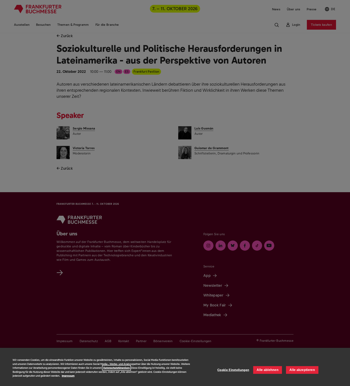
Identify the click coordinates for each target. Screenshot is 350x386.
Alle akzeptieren (302, 370)
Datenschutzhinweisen (116, 367)
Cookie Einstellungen (233, 370)
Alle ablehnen (268, 370)
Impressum (68, 375)
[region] (175, 367)
